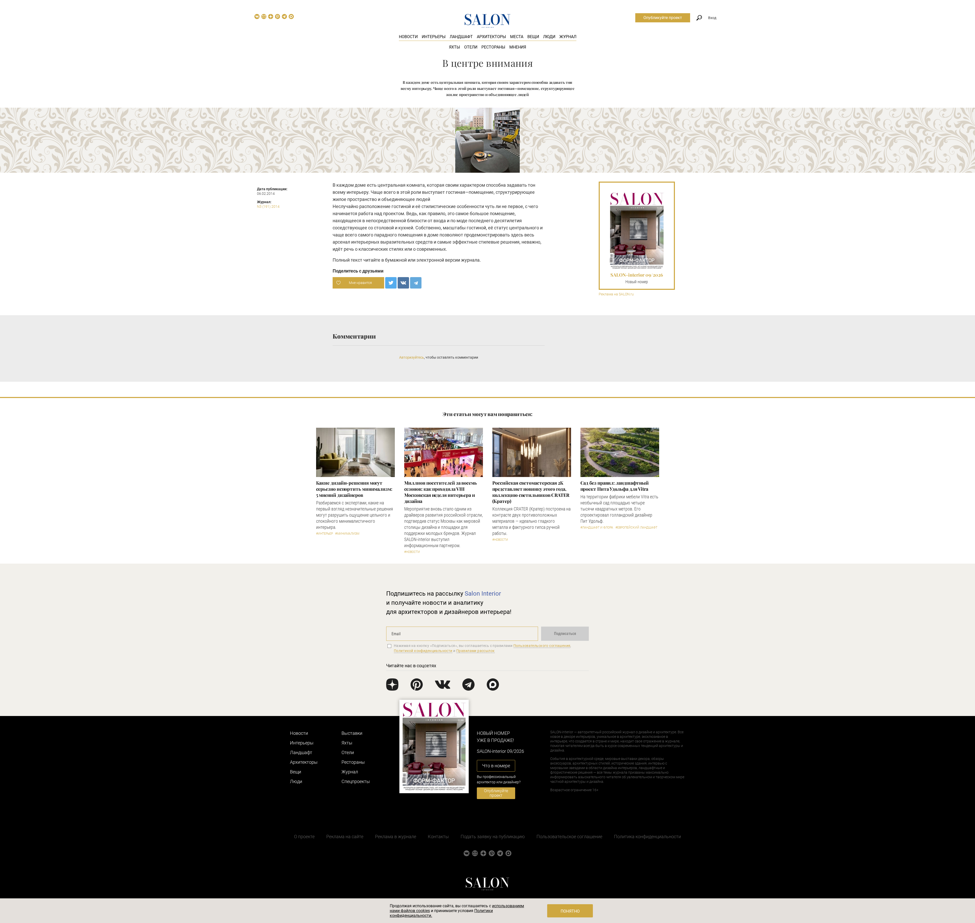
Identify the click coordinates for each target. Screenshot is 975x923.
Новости (408, 36)
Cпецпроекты (356, 781)
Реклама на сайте (344, 836)
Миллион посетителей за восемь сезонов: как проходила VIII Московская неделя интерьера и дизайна (440, 492)
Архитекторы (491, 36)
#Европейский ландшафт (636, 527)
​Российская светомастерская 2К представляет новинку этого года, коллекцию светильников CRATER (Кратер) (530, 492)
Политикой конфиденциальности (423, 651)
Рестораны (493, 47)
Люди (549, 36)
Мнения (517, 47)
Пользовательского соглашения (542, 646)
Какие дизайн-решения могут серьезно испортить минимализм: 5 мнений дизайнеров (354, 489)
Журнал (567, 36)
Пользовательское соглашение (569, 836)
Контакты (438, 836)
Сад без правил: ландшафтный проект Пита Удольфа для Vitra (614, 486)
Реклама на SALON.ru (616, 294)
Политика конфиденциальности (647, 836)
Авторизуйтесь (411, 357)
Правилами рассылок (475, 651)
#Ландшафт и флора (596, 527)
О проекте (304, 836)
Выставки (352, 733)
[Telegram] (415, 283)
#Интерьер (324, 533)
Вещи (533, 36)
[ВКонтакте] (403, 283)
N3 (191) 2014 (268, 206)
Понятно (570, 911)
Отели (470, 47)
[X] (391, 283)
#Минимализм (347, 533)
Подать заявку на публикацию (493, 836)
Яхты (454, 47)
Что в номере (496, 765)
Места (516, 36)
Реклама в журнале (395, 836)
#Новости (412, 551)
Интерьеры (434, 36)
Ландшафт (461, 36)
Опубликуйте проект (662, 17)
